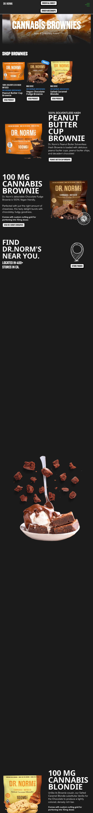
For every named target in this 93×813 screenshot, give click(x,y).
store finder (77, 266)
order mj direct (48, 3)
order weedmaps (49, 10)
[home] (7, 3)
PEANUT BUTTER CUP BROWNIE (60, 159)
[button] (87, 5)
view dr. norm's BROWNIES (13, 225)
